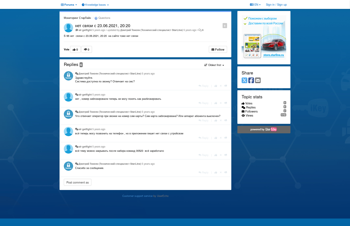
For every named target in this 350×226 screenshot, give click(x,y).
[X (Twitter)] (244, 80)
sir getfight (85, 30)
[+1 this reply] (215, 86)
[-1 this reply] (225, 86)
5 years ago (148, 73)
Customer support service (137, 196)
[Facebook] (251, 80)
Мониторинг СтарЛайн (77, 18)
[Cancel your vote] (221, 86)
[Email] (258, 80)
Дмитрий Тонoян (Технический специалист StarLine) (151, 30)
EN (256, 4)
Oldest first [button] (214, 65)
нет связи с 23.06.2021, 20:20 (102, 25)
